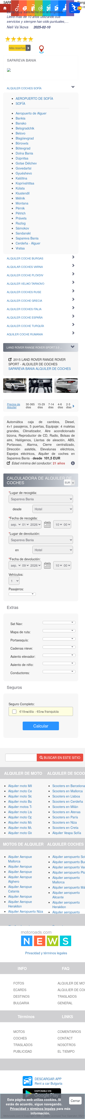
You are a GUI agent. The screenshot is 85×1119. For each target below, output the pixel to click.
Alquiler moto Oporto (23, 817)
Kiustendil (22, 193)
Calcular (40, 726)
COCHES (20, 1038)
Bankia (20, 118)
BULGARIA (21, 1003)
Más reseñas (17, 48)
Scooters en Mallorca (67, 791)
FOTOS (18, 983)
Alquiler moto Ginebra (23, 832)
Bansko (21, 123)
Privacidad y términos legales (46, 953)
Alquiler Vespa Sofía (66, 832)
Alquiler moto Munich (23, 827)
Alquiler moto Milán (22, 785)
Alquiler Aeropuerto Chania (27, 896)
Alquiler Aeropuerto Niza (25, 911)
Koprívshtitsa (25, 183)
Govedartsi (23, 168)
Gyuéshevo (24, 173)
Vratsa (20, 248)
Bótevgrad (23, 148)
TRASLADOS (22, 1044)
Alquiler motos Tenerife (24, 806)
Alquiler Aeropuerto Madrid (27, 871)
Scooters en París (65, 817)
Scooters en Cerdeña (67, 801)
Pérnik (20, 208)
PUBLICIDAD (22, 1051)
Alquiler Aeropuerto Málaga (27, 866)
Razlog (21, 223)
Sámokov (22, 228)
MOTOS (19, 1031)
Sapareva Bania (27, 238)
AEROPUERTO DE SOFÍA (34, 98)
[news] (46, 937)
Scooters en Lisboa (66, 796)
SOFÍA (20, 103)
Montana (22, 203)
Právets (21, 218)
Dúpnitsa (22, 158)
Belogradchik (25, 128)
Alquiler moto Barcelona (25, 801)
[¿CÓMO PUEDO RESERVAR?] (73, 463)
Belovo (20, 133)
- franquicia (39, 711)
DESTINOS (21, 996)
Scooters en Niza (64, 822)
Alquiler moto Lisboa (22, 812)
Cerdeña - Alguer (28, 243)
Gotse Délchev (26, 163)
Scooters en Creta (65, 827)
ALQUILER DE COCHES (39, 368)
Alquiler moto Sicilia (22, 796)
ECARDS (19, 989)
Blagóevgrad (25, 138)
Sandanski (23, 233)
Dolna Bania (24, 153)
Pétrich (21, 213)
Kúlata (20, 188)
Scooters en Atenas (66, 812)
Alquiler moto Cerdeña (24, 791)
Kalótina (21, 178)
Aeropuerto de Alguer (31, 113)
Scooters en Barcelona (68, 785)
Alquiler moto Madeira (24, 822)
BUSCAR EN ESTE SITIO (61, 757)
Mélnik (20, 198)
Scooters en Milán (65, 806)
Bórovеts (22, 143)
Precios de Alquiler (13, 405)
